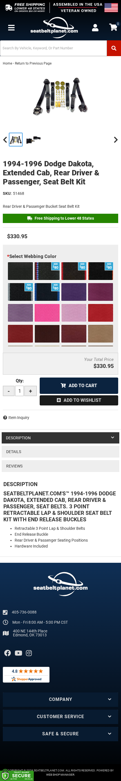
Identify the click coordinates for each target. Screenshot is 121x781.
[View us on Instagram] (29, 653)
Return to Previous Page (33, 63)
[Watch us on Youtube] (18, 653)
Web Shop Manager (60, 774)
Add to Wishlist (82, 400)
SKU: (7, 193)
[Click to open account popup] (95, 27)
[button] (60, 48)
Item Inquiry (18, 417)
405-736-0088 (24, 612)
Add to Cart (83, 385)
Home (7, 63)
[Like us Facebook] (7, 653)
